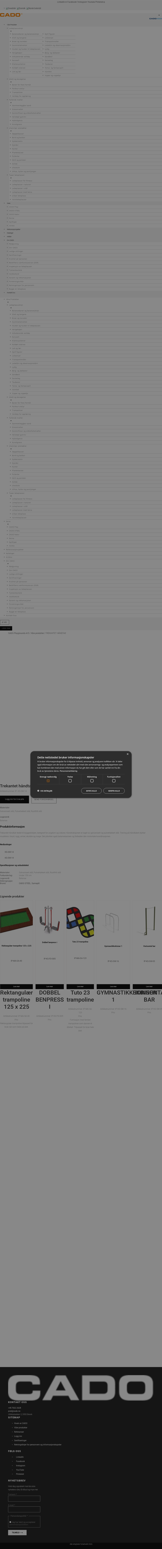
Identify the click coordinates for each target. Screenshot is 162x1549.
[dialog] (81, 774)
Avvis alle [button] (91, 790)
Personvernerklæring (68, 771)
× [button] (127, 754)
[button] (44, 790)
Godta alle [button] (114, 790)
